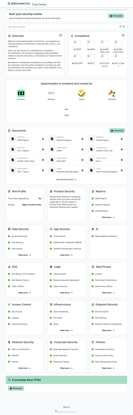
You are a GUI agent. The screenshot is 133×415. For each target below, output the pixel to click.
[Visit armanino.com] (112, 93)
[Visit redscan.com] (51, 93)
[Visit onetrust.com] (21, 93)
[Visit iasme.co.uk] (81, 93)
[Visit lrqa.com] (66, 109)
